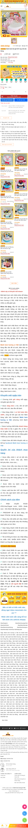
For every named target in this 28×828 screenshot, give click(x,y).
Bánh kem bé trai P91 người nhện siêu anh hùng (7, 197)
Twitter (11, 728)
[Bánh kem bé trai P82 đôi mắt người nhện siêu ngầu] (21, 159)
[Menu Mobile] (1, 6)
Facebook (5, 728)
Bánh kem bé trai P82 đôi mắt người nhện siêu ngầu (20, 169)
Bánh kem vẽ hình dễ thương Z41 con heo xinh (7, 171)
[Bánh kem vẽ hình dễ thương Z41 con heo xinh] (7, 159)
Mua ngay (12, 825)
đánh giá (7, 54)
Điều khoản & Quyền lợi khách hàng (20, 779)
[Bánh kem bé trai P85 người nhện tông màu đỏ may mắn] (7, 262)
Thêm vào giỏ (14, 96)
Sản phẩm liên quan (14, 151)
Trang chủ (3, 775)
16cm (2, 87)
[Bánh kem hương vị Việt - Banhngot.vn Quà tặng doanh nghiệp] (7, 6)
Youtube (17, 728)
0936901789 (9, 758)
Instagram (23, 728)
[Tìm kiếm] (25, 9)
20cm (10, 87)
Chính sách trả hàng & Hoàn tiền (20, 776)
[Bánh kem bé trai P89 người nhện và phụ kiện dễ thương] (7, 213)
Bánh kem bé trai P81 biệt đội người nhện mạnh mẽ (20, 194)
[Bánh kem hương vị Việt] (14, 2)
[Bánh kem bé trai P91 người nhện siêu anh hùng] (7, 185)
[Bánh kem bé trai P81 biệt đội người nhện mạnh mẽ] (21, 184)
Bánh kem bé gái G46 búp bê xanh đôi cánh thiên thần (20, 219)
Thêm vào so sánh (5, 103)
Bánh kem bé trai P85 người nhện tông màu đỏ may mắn (7, 272)
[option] (14, 24)
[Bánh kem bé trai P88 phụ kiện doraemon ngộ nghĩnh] (7, 237)
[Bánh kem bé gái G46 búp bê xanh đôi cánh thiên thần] (21, 209)
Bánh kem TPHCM (13, 747)
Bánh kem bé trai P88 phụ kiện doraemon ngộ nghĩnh (7, 247)
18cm (6, 87)
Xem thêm (14, 283)
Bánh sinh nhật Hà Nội (9, 748)
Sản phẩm (3, 777)
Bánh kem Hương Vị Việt (14, 789)
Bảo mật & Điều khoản (20, 782)
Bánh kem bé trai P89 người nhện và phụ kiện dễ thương (6, 223)
